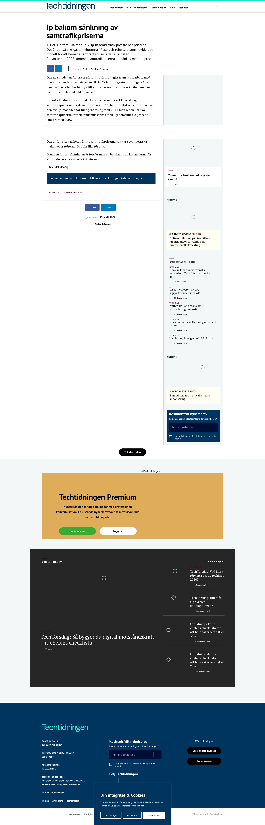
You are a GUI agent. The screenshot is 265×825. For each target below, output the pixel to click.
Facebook (113, 782)
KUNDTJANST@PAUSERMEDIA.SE (70, 780)
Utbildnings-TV (159, 7)
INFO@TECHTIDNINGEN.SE (68, 784)
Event (173, 7)
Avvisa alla (132, 815)
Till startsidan (132, 452)
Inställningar (111, 815)
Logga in (118, 531)
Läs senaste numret (204, 750)
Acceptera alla (153, 815)
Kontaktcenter (141, 7)
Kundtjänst (89, 814)
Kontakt (45, 800)
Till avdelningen (214, 561)
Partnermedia (72, 800)
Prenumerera (116, 7)
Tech (128, 7)
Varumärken (75, 814)
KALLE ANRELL (49, 769)
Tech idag (183, 7)
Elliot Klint (48, 757)
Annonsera (57, 800)
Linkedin (124, 782)
